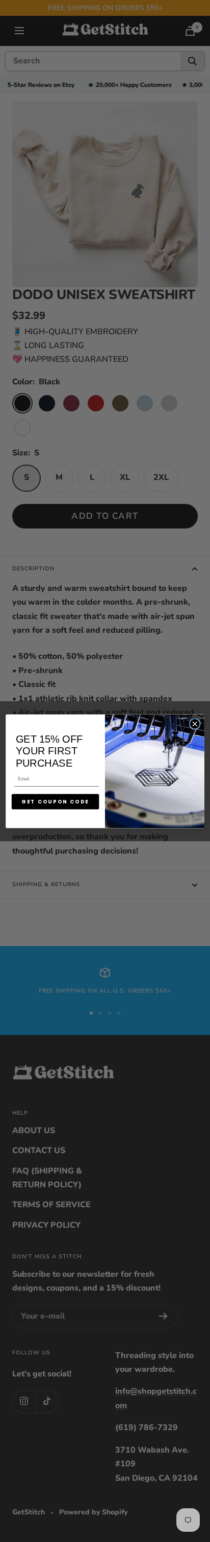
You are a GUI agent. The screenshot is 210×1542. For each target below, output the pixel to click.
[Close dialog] (194, 723)
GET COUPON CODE (55, 801)
